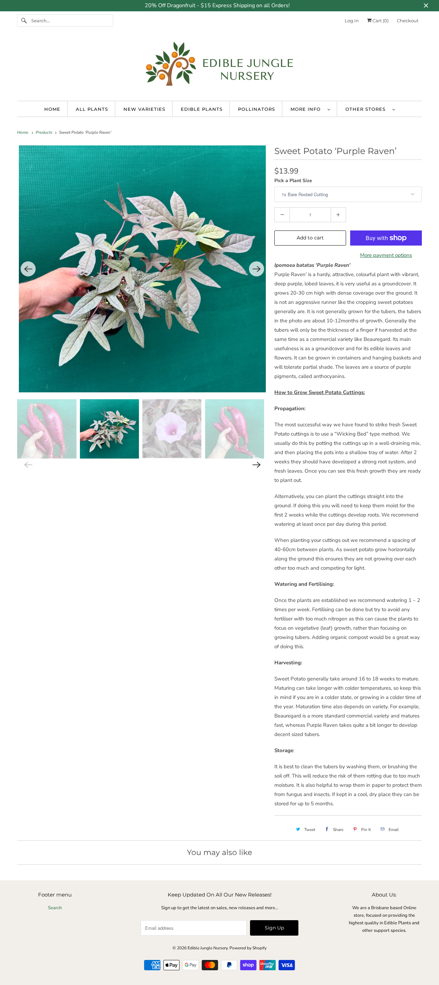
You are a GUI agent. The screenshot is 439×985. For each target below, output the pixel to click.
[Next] (256, 268)
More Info (307, 109)
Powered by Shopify (247, 948)
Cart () (380, 20)
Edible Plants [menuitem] (202, 109)
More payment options (386, 255)
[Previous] (28, 268)
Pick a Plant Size (293, 180)
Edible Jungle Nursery (207, 948)
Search (55, 908)
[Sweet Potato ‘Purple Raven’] (142, 268)
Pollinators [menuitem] (256, 109)
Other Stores (367, 109)
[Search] (24, 20)
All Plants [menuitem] (92, 109)
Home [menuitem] (52, 109)
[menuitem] (310, 109)
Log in (352, 20)
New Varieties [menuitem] (144, 109)
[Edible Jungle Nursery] (219, 67)
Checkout (407, 20)
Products (45, 132)
